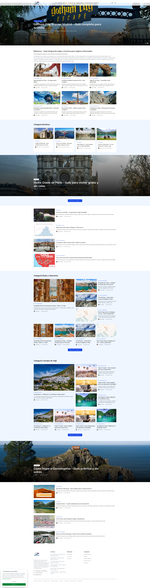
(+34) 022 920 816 (38, 572)
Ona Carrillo (36, 474)
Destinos (65, 2)
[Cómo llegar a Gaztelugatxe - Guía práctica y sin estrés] (75, 461)
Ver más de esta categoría (74, 200)
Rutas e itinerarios (89, 2)
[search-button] (112, 2)
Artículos (52, 551)
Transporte (96, 2)
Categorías (86, 551)
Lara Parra (36, 34)
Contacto (61, 580)
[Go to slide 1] (145, 43)
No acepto (14, 581)
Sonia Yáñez (69, 554)
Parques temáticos (80, 2)
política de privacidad (6, 578)
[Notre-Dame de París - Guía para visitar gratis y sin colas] (75, 175)
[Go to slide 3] (147, 43)
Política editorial (73, 580)
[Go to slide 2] (146, 43)
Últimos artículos (58, 2)
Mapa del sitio (79, 580)
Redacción (69, 551)
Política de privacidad (54, 580)
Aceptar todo (14, 584)
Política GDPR (66, 580)
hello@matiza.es (38, 574)
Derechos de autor (46, 580)
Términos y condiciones (38, 580)
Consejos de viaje (71, 2)
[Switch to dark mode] (115, 3)
